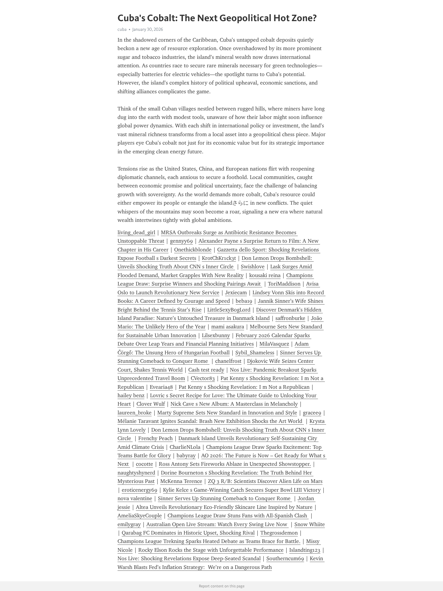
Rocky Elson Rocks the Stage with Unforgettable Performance (211, 550)
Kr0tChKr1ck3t (219, 258)
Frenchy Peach (155, 438)
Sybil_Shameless (254, 352)
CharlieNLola (185, 447)
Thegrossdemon (279, 532)
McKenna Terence (181, 481)
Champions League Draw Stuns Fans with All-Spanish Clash (238, 515)
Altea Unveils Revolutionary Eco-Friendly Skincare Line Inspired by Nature (224, 507)
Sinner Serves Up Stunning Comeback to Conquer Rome (225, 498)
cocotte (144, 464)
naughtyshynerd (136, 472)
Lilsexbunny (216, 335)
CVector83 (203, 378)
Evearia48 (161, 387)
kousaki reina (265, 275)
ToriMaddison (284, 283)
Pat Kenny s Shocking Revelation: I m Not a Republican (244, 387)
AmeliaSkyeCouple (140, 515)
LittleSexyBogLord (228, 309)
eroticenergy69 (139, 490)
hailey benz (131, 395)
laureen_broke (135, 412)
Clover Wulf (151, 404)
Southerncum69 (285, 558)
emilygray (129, 524)
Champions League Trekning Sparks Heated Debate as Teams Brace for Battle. (209, 541)
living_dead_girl (136, 232)
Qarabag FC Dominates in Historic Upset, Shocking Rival (188, 532)
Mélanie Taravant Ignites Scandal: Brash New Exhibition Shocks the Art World (211, 421)
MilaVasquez (274, 343)
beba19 (244, 301)
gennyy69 (181, 241)
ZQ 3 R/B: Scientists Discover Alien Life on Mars (265, 481)
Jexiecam (236, 292)
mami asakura (227, 326)
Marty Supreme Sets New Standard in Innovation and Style (227, 412)
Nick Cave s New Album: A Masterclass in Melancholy (234, 404)
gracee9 (312, 412)
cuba (122, 29)
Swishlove (253, 266)
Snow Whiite (309, 524)
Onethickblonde (193, 249)
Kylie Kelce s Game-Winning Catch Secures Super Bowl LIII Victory (242, 490)
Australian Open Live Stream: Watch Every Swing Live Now (217, 524)
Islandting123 (304, 550)
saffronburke (290, 318)
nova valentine (135, 498)
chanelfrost (228, 361)
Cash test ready (206, 369)
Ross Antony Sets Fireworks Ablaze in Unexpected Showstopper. (235, 464)
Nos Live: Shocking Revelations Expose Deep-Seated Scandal (189, 558)
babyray (186, 455)
